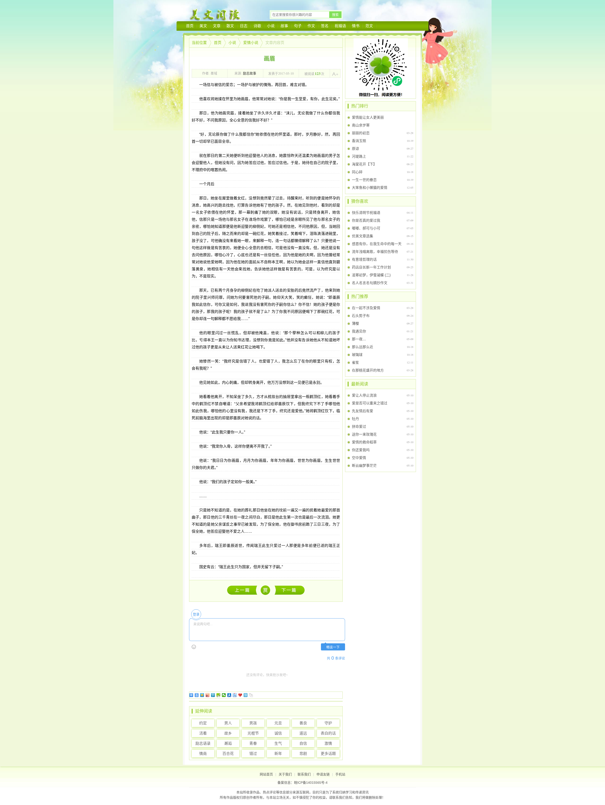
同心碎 (357, 172)
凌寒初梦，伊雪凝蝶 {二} (371, 275)
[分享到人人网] (229, 695)
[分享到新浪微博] (208, 695)
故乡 (228, 733)
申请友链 (323, 774)
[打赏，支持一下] (265, 590)
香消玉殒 (359, 141)
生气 (278, 743)
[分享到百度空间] (218, 695)
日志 (243, 26)
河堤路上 (359, 156)
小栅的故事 (289, 590)
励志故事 (249, 73)
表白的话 (328, 733)
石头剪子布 (361, 316)
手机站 (340, 774)
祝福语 (340, 26)
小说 (271, 26)
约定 (203, 723)
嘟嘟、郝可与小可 (366, 228)
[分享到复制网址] (251, 695)
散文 (230, 26)
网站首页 (266, 774)
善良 (303, 723)
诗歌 (257, 26)
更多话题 (328, 754)
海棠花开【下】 (364, 164)
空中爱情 (359, 458)
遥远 (303, 733)
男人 (228, 723)
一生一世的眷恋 (364, 180)
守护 (328, 723)
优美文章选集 (362, 236)
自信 (303, 743)
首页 (190, 26)
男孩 (253, 723)
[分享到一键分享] (197, 695)
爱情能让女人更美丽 (368, 117)
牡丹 (355, 419)
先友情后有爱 (362, 411)
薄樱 (355, 323)
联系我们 (304, 774)
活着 (203, 733)
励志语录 (203, 743)
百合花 (228, 754)
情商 (203, 754)
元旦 (278, 723)
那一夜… (359, 339)
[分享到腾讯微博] (213, 695)
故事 (284, 26)
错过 (253, 754)
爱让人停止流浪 (243, 590)
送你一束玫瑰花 (364, 434)
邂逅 (228, 743)
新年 (278, 754)
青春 (253, 743)
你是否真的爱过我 (366, 220)
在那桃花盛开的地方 (368, 370)
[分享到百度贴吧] (235, 695)
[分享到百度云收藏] (240, 695)
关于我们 (285, 774)
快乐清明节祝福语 (366, 213)
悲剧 (303, 754)
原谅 (355, 149)
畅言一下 (333, 647)
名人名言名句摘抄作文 (369, 283)
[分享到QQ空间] (202, 695)
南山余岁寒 (361, 125)
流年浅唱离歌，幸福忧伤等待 (375, 252)
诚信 (278, 733)
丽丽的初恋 (361, 133)
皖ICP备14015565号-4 (311, 782)
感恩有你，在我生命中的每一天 (377, 244)
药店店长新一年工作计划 (371, 267)
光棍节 (253, 733)
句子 (298, 26)
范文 (369, 26)
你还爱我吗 (361, 450)
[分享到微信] (224, 695)
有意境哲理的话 (364, 259)
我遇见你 (359, 331)
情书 (355, 26)
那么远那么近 (362, 347)
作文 (311, 26)
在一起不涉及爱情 (366, 308)
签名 (324, 26)
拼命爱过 (359, 426)
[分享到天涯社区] (246, 695)
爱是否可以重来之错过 (369, 403)
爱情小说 (250, 43)
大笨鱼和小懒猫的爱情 (369, 188)
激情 (328, 743)
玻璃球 (357, 355)
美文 (203, 26)
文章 (216, 26)
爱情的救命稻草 (364, 442)
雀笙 (355, 362)
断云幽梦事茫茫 (364, 465)
